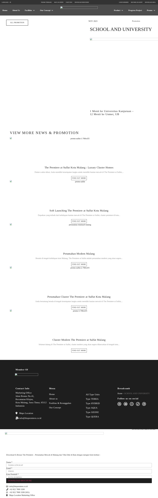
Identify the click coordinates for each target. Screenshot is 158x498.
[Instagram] (132, 404)
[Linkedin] (144, 404)
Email (9, 468)
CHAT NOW (150, 423)
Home (52, 394)
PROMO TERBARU (111, 423)
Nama (9, 462)
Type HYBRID (93, 403)
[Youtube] (125, 404)
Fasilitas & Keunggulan (60, 403)
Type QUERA (92, 416)
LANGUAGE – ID (10, 423)
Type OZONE (92, 412)
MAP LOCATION (132, 423)
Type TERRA (92, 399)
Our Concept (55, 407)
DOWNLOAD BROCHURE (144, 429)
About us (53, 398)
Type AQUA (91, 408)
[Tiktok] (138, 404)
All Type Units (93, 394)
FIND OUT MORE (79, 178)
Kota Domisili (12, 474)
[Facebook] (119, 404)
